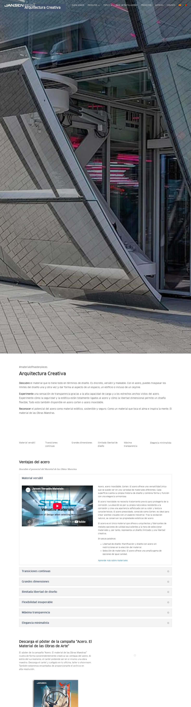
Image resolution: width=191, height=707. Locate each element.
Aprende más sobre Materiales (113, 561)
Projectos (146, 5)
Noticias (159, 5)
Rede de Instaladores (127, 5)
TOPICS (106, 5)
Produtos (92, 5)
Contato (171, 5)
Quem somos (78, 5)
